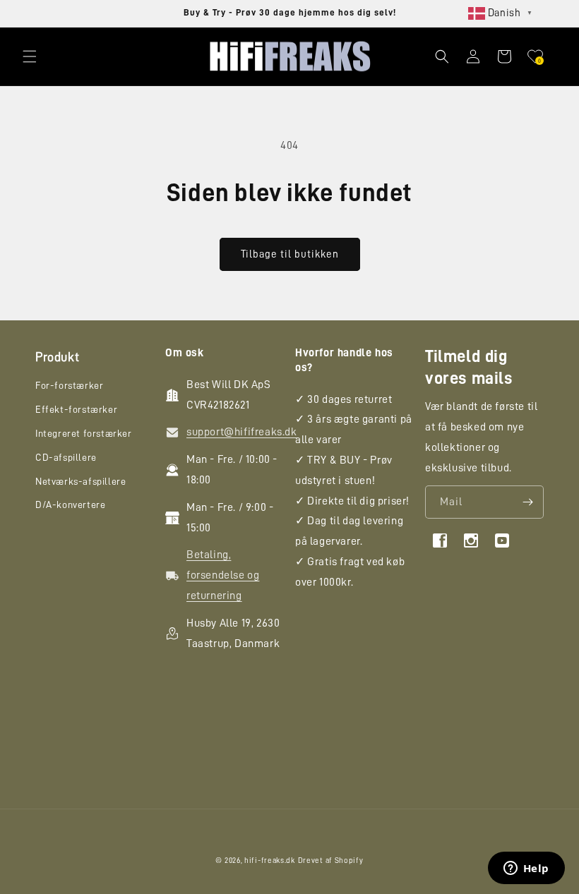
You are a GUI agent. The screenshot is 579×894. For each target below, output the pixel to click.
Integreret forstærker (83, 433)
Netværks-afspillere (80, 481)
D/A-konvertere (70, 504)
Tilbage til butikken (290, 254)
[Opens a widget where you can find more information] (526, 869)
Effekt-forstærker (76, 409)
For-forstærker (69, 385)
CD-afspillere (66, 457)
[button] (29, 56)
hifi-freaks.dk (269, 860)
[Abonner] (527, 502)
